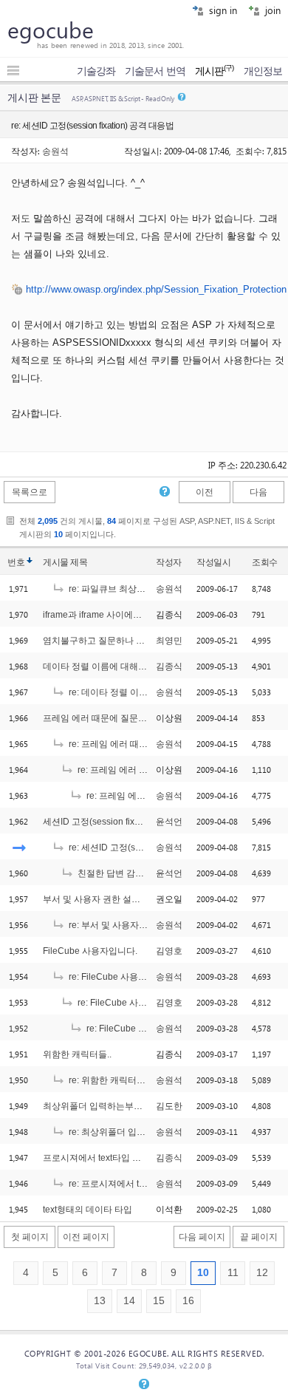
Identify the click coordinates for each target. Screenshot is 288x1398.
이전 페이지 (86, 1237)
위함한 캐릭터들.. (77, 1054)
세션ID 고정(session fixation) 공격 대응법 (124, 821)
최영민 (169, 640)
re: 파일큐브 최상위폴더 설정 (124, 589)
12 (262, 1272)
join (271, 10)
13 (100, 1300)
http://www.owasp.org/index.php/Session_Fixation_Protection (156, 289)
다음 (258, 492)
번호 (15, 562)
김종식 (169, 666)
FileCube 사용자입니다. (90, 951)
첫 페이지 (30, 1237)
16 (188, 1300)
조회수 (265, 562)
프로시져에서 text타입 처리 (96, 1158)
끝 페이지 (259, 1237)
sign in (221, 10)
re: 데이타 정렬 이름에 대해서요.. (132, 692)
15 (159, 1300)
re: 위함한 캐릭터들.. (108, 1080)
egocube (50, 29)
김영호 (169, 951)
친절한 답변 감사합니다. (124, 873)
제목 (78, 562)
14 (129, 1300)
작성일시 (213, 562)
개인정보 (263, 71)
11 (233, 1272)
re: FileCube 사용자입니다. (121, 977)
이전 (204, 492)
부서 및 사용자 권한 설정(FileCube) (113, 899)
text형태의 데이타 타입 (87, 1209)
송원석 (55, 151)
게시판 (214, 71)
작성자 (169, 562)
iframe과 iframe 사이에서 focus (104, 615)
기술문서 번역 (155, 71)
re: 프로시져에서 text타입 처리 (127, 1184)
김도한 (169, 1106)
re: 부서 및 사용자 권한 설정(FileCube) (144, 925)
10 (203, 1272)
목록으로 (29, 492)
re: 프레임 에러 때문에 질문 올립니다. (141, 744)
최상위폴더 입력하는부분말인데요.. (112, 1106)
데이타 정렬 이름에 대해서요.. (101, 666)
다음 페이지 (202, 1237)
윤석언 (169, 821)
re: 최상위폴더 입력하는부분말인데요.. (143, 1132)
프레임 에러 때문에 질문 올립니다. (110, 718)
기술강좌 (96, 71)
